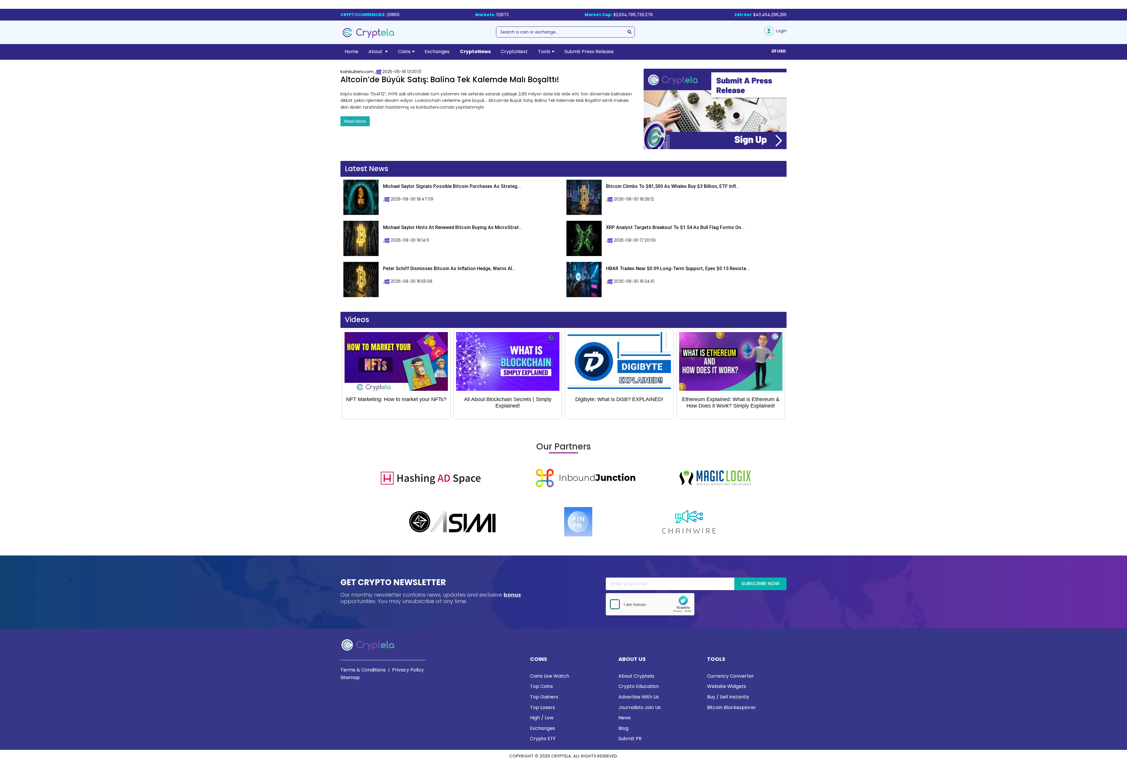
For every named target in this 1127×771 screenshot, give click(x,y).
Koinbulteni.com (357, 72)
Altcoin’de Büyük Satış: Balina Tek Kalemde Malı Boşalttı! (449, 79)
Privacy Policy (408, 669)
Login (780, 31)
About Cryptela (636, 676)
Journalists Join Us (639, 707)
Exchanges (437, 51)
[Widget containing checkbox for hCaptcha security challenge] (650, 604)
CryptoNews (475, 51)
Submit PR (630, 738)
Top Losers (542, 707)
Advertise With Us (638, 696)
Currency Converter (730, 676)
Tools (544, 51)
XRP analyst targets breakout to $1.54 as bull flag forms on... (675, 227)
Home (351, 51)
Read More (355, 121)
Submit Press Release (589, 51)
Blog (623, 728)
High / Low (542, 717)
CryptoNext (514, 51)
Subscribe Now (760, 583)
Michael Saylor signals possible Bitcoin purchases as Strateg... (452, 186)
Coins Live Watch (549, 676)
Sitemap (350, 677)
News (624, 717)
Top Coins (541, 686)
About (376, 51)
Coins (404, 51)
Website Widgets (726, 686)
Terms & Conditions (363, 669)
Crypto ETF (543, 738)
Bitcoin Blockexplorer (731, 707)
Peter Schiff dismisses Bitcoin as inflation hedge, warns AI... (449, 268)
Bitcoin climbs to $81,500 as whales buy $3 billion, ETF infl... (672, 186)
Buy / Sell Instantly (728, 696)
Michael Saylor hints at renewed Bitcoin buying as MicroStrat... (452, 227)
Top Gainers (544, 696)
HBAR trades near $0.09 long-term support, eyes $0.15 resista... (678, 268)
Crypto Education (638, 686)
